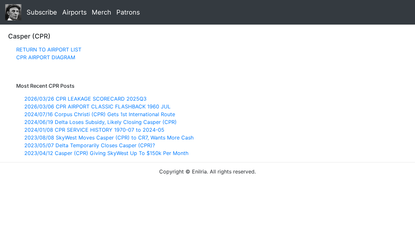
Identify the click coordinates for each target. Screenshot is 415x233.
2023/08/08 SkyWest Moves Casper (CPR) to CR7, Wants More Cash (109, 137)
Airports (74, 12)
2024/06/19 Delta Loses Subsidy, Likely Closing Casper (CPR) (100, 122)
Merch (101, 12)
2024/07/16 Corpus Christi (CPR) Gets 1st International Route (99, 114)
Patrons (128, 12)
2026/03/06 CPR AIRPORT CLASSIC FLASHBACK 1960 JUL (97, 106)
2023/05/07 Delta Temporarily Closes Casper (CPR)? (89, 145)
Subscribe (42, 12)
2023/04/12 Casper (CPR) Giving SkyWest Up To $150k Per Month (106, 153)
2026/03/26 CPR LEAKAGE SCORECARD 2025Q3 (85, 98)
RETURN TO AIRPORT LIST (48, 49)
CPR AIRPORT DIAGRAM (45, 57)
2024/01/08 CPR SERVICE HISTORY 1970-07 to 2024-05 (94, 130)
